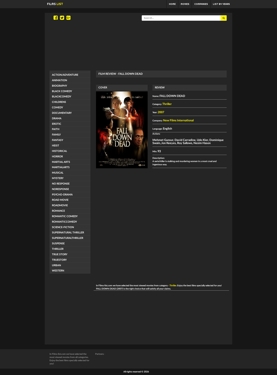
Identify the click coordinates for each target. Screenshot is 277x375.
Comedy (57, 107)
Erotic (56, 124)
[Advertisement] (138, 45)
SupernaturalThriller (67, 238)
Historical (59, 151)
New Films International (178, 120)
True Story (59, 254)
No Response (61, 183)
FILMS (55, 4)
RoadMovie (60, 205)
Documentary (62, 113)
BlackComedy (61, 96)
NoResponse (60, 189)
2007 (161, 112)
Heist (55, 145)
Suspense (58, 243)
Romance (58, 211)
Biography (59, 86)
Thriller (57, 249)
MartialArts (61, 167)
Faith (55, 129)
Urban (56, 265)
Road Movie (60, 200)
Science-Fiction (63, 227)
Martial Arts (61, 162)
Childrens (59, 102)
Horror (57, 156)
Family (56, 134)
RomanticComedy (64, 222)
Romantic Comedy (65, 216)
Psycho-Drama (62, 194)
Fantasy (57, 140)
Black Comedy (62, 91)
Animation (59, 80)
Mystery (57, 178)
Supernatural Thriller (68, 232)
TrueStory (59, 260)
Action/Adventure (65, 75)
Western (58, 270)
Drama (56, 118)
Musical (57, 173)
